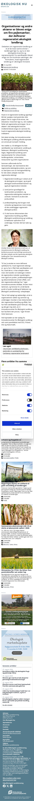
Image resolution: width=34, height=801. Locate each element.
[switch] (29, 400)
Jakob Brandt (7, 737)
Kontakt (6, 729)
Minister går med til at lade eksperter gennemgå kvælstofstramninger (15, 678)
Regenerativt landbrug (10, 67)
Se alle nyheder (7, 705)
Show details (25, 418)
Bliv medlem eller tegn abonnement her (12, 779)
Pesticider (6, 587)
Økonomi (6, 544)
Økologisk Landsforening (11, 745)
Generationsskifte (8, 458)
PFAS (12, 587)
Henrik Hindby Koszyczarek (15, 105)
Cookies (5, 727)
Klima (15, 544)
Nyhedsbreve (7, 722)
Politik (16, 458)
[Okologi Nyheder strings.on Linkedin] (11, 786)
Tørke (11, 544)
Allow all (17, 423)
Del (29, 105)
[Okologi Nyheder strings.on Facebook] (4, 786)
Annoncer (6, 725)
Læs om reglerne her (24, 798)
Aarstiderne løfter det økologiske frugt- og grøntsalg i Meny (16, 672)
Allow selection (17, 429)
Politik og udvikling (10, 108)
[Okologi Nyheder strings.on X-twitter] (7, 786)
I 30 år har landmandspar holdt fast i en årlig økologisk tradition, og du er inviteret (16, 692)
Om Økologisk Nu (9, 720)
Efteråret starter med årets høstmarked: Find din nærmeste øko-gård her (17, 685)
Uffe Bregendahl (8, 741)
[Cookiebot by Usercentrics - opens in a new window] (24, 365)
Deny (17, 434)
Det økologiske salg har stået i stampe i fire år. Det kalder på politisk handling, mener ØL (16, 700)
